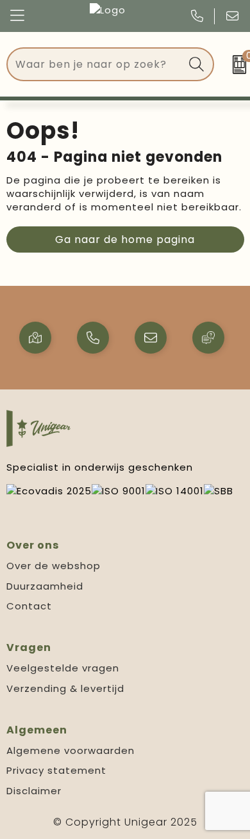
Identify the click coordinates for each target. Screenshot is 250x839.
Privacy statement (56, 770)
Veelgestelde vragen (62, 668)
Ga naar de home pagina (125, 239)
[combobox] (96, 64)
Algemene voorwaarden (70, 750)
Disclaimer (34, 790)
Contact (29, 606)
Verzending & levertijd (65, 688)
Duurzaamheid (44, 586)
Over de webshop (53, 565)
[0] (235, 64)
